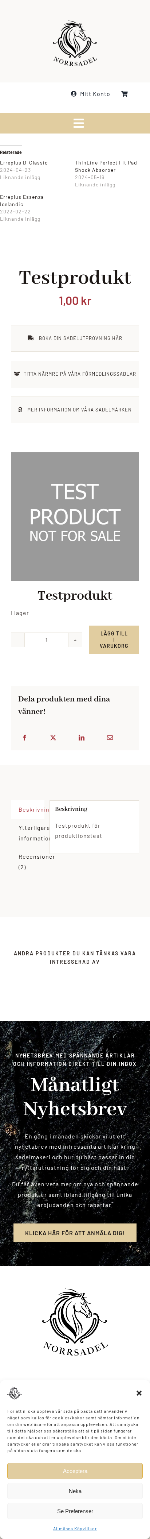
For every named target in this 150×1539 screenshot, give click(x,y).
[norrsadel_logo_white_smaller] (75, 22)
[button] (139, 1393)
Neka (75, 1491)
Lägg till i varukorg (114, 639)
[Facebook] (25, 737)
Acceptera (75, 1471)
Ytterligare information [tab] (31, 833)
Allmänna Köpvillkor (75, 1528)
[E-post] (110, 737)
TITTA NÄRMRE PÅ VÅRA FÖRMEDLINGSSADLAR (80, 374)
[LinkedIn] (81, 737)
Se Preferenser (75, 1511)
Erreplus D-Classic (24, 162)
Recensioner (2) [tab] (31, 861)
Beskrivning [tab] (31, 809)
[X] (53, 737)
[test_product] (75, 516)
